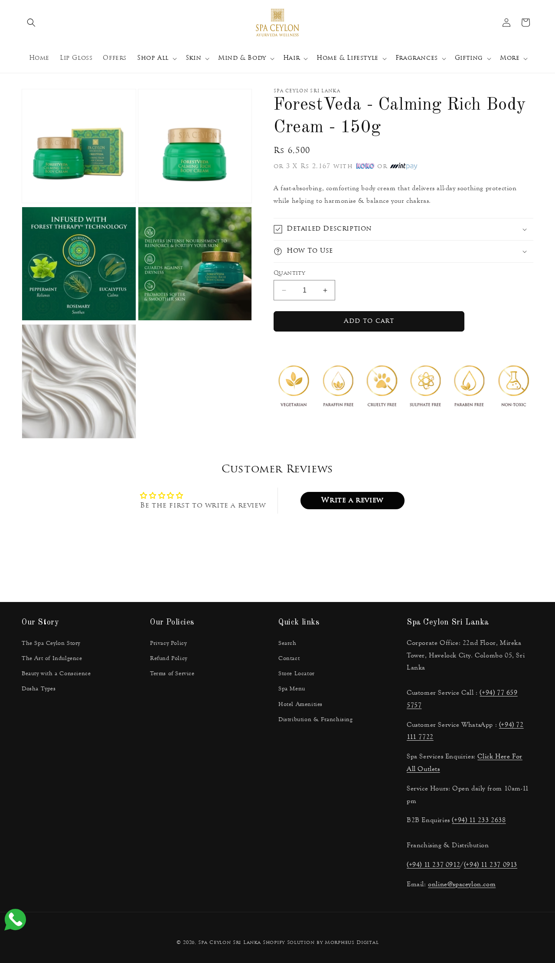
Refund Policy (168, 658)
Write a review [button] (352, 500)
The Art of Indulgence (52, 658)
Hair (291, 58)
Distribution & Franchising (315, 719)
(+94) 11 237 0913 (490, 864)
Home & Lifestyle (348, 58)
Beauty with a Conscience (56, 673)
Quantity (289, 273)
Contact (289, 658)
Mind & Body (242, 58)
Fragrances (416, 58)
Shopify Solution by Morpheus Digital (321, 942)
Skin (193, 58)
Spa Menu (291, 689)
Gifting (469, 58)
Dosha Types (39, 689)
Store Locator (296, 673)
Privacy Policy (168, 643)
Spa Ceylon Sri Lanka (229, 942)
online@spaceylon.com (462, 883)
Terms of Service (172, 673)
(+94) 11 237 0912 (433, 864)
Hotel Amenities (300, 704)
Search (287, 643)
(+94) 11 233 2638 (479, 819)
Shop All (153, 58)
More (509, 58)
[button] (31, 22)
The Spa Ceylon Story (51, 643)
